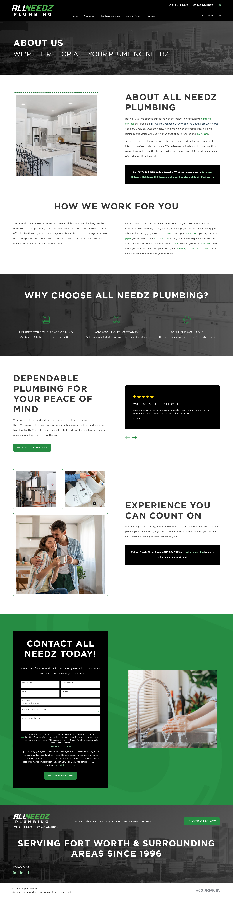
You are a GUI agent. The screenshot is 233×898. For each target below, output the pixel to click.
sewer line (190, 233)
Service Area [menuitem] (133, 16)
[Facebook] (28, 872)
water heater (161, 238)
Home (78, 821)
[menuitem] (16, 892)
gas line (175, 243)
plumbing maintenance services (193, 248)
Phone (25, 692)
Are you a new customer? (34, 709)
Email (65, 692)
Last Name (68, 683)
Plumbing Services (110, 821)
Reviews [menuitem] (150, 16)
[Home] (33, 10)
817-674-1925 (203, 5)
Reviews (146, 821)
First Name (27, 683)
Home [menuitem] (74, 16)
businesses (202, 134)
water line (205, 243)
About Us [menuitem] (89, 16)
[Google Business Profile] (15, 872)
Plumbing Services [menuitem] (110, 16)
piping (128, 238)
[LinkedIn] (21, 872)
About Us (90, 821)
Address (26, 701)
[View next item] (134, 437)
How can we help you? (32, 718)
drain (168, 233)
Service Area (131, 821)
